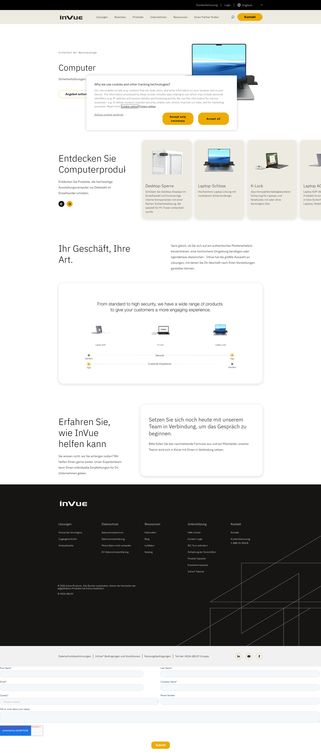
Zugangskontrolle (68, 539)
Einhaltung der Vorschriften (202, 552)
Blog (147, 539)
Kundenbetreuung (207, 5)
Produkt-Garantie (197, 558)
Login (227, 5)
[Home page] (71, 17)
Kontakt (235, 532)
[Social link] (238, 656)
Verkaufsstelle (66, 545)
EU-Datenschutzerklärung (115, 552)
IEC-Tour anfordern (198, 545)
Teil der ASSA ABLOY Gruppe (192, 656)
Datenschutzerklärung (113, 539)
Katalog (148, 552)
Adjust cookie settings (109, 114)
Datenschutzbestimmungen (75, 656)
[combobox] (249, 5)
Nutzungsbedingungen (157, 656)
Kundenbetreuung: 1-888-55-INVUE (240, 541)
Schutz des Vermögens (70, 532)
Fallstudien (150, 532)
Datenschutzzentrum (112, 532)
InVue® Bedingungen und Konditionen (117, 656)
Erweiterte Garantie (198, 565)
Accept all (213, 118)
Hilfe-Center (194, 532)
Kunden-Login (195, 539)
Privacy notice (147, 106)
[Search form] (232, 17)
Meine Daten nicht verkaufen (116, 545)
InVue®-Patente (196, 571)
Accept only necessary (178, 118)
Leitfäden (149, 545)
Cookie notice (129, 106)
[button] (61, 204)
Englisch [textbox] (247, 5)
